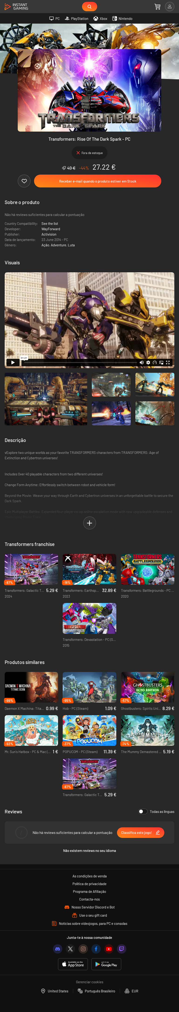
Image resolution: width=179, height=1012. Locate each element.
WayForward (50, 229)
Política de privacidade (89, 884)
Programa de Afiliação (89, 891)
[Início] (16, 7)
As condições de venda (89, 876)
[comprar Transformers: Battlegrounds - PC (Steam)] (147, 569)
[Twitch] (121, 949)
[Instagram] (83, 949)
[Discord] (57, 949)
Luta (71, 245)
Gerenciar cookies (89, 982)
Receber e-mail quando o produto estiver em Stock (97, 181)
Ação (45, 245)
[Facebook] (96, 949)
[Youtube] (109, 949)
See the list (49, 223)
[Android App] (106, 964)
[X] (70, 949)
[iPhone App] (73, 964)
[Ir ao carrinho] (157, 6)
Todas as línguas (162, 811)
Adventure (58, 245)
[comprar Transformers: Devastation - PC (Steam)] (89, 618)
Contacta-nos (89, 899)
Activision (48, 234)
